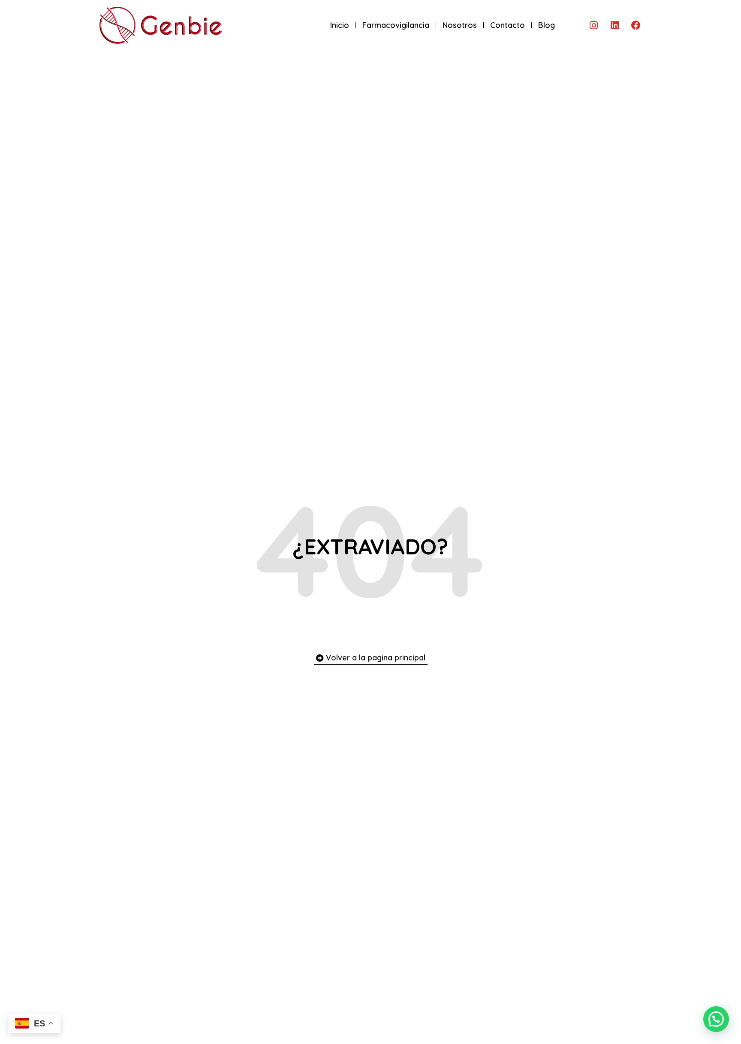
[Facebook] (636, 25)
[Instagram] (593, 25)
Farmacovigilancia (395, 25)
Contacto (507, 25)
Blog (546, 25)
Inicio (339, 25)
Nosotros (460, 25)
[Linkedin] (614, 25)
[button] (716, 1019)
